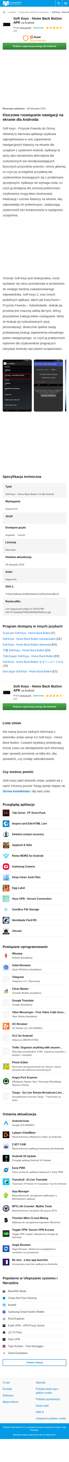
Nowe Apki (42, 1405)
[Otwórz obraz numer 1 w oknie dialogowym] (48, 386)
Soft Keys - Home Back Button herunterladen (29, 638)
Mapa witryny (10, 1402)
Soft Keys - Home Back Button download (27, 644)
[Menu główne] (65, 3)
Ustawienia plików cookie (51, 1418)
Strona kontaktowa (16, 791)
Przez (22, 27)
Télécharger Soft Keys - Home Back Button (28, 656)
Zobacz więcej (34, 1362)
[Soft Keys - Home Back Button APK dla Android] (7, 24)
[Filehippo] (12, 3)
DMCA (40, 1412)
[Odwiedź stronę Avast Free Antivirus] (34, 38)
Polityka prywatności (48, 1399)
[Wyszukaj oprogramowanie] (58, 3)
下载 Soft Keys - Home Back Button (24, 650)
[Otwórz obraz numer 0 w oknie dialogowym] (17, 386)
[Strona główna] (4, 12)
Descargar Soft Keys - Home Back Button (27, 671)
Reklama (8, 1395)
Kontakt (7, 1389)
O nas (6, 1382)
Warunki (41, 1382)
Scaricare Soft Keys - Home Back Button (27, 633)
